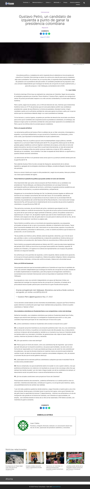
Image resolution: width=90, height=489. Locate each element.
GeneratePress (56, 486)
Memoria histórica (37, 2)
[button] (84, 2)
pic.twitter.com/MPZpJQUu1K (36, 292)
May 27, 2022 (47, 297)
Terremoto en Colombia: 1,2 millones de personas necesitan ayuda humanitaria (54, 467)
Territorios (25, 2)
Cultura (48, 2)
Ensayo (65, 2)
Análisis (78, 4)
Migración (45, 27)
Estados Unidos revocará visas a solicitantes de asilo (34, 466)
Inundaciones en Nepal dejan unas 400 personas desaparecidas (14, 467)
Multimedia (56, 2)
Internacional (45, 12)
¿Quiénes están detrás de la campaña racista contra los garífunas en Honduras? (74, 467)
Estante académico (75, 2)
